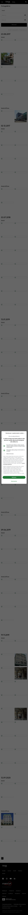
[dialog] (14, 457)
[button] (14, 454)
